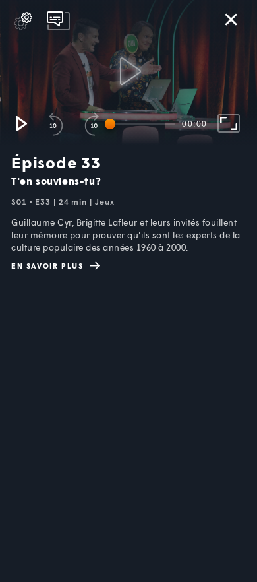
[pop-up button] (23, 21)
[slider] (142, 124)
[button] (20, 123)
